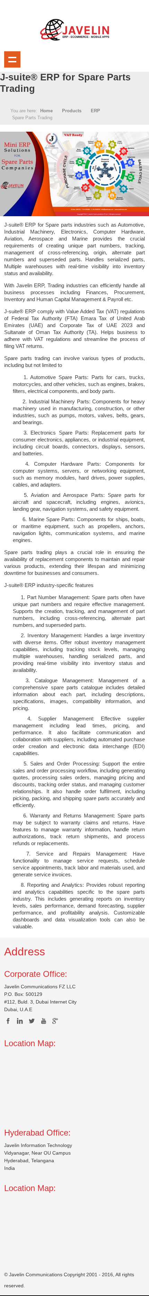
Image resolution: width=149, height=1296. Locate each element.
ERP (95, 110)
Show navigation (12, 59)
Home (46, 110)
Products (71, 110)
